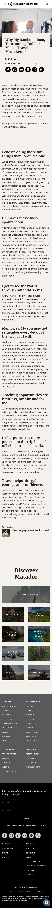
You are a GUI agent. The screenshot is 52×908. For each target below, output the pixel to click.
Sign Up (42, 465)
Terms (29, 472)
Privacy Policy (42, 472)
